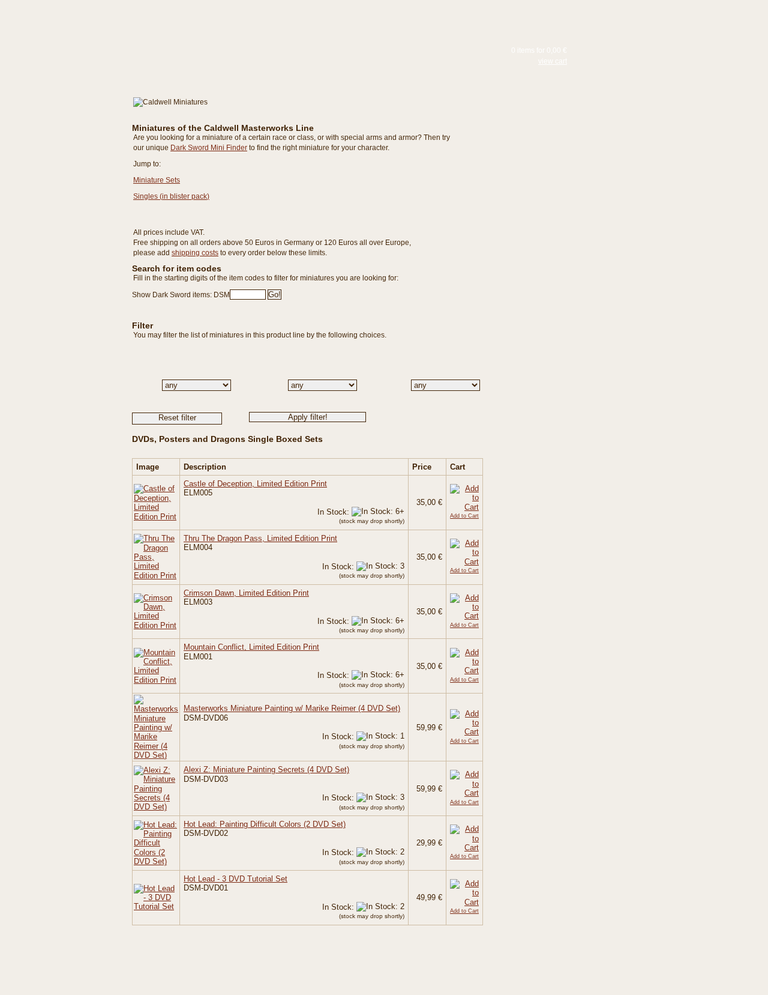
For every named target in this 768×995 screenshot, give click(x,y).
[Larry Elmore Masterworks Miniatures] (54, 112)
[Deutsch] (141, 20)
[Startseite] (54, 23)
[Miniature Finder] (54, 227)
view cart (552, 61)
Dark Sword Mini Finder (208, 148)
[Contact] (54, 296)
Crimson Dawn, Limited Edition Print (246, 592)
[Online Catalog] (54, 69)
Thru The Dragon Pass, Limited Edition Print (260, 538)
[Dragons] (54, 198)
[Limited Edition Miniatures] (54, 166)
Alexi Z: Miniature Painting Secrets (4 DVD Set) (266, 769)
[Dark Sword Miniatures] (54, 55)
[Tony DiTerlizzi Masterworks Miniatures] (54, 134)
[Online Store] (54, 85)
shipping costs (195, 253)
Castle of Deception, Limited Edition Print (255, 483)
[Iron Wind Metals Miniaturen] (54, 188)
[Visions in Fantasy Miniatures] (54, 144)
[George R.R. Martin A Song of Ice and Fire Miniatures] (54, 155)
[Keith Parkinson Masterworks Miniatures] (54, 123)
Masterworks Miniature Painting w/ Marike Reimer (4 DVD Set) (292, 708)
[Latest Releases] (54, 101)
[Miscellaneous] (54, 177)
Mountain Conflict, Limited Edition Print (251, 647)
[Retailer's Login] (54, 250)
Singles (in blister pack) (171, 196)
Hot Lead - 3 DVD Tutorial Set (235, 878)
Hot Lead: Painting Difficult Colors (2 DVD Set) (265, 824)
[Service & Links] (54, 273)
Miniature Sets (156, 180)
